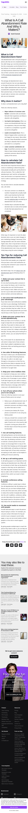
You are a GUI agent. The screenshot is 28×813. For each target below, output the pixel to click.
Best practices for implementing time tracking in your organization (9, 576)
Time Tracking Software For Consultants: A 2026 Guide (8, 593)
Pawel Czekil (3, 586)
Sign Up (4, 736)
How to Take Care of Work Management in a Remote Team (20, 749)
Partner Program (19, 719)
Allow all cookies (14, 807)
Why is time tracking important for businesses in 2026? (9, 630)
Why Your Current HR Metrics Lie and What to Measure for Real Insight (10, 611)
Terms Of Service (19, 726)
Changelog (4, 727)
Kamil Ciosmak (15, 34)
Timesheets (5, 717)
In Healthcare (5, 740)
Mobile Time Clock (6, 721)
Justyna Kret (3, 623)
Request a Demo (6, 734)
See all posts (14, 656)
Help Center (18, 717)
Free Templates (18, 715)
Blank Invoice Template (7, 784)
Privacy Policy (18, 728)
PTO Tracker (5, 715)
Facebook (6, 794)
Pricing (16, 710)
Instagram (19, 794)
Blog (16, 712)
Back (5, 7)
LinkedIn (6, 798)
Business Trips (5, 719)
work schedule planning (15, 685)
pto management (17, 687)
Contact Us (17, 723)
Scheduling (4, 712)
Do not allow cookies (14, 810)
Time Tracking (5, 14)
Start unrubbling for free (14, 694)
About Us (17, 721)
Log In (3, 738)
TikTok (18, 798)
